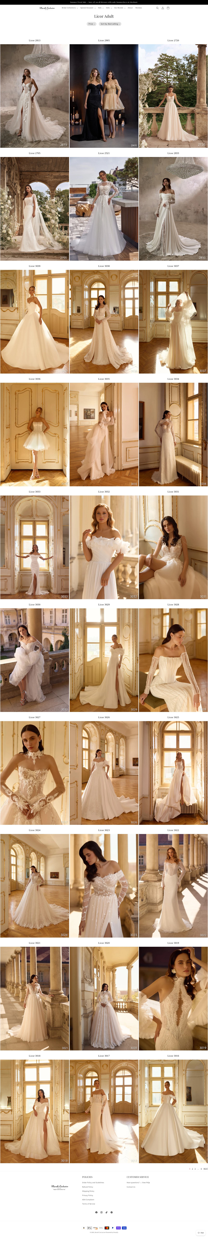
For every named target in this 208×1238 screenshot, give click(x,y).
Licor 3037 (173, 266)
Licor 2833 (173, 153)
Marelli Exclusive (100, 1232)
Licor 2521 (104, 153)
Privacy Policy (87, 1195)
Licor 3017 (104, 1055)
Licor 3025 (173, 717)
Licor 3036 (34, 379)
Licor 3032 (104, 491)
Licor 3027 (34, 717)
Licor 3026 (104, 717)
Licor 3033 (34, 491)
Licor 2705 (34, 153)
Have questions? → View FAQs (138, 1183)
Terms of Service (88, 1204)
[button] (69, 7)
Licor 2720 (173, 40)
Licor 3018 (34, 1055)
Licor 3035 (104, 379)
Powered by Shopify (112, 1232)
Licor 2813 (34, 40)
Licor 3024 (34, 830)
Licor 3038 (104, 266)
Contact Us (131, 1187)
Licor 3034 (173, 379)
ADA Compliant (88, 1199)
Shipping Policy (88, 1191)
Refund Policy (87, 1187)
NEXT (206, 1168)
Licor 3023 (104, 830)
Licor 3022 (173, 830)
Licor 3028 (173, 604)
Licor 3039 (34, 266)
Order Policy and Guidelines (93, 1183)
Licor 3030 (34, 604)
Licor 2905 (104, 40)
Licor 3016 (173, 1055)
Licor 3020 (104, 943)
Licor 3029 (104, 604)
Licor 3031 (173, 491)
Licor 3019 (173, 943)
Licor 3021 (34, 943)
